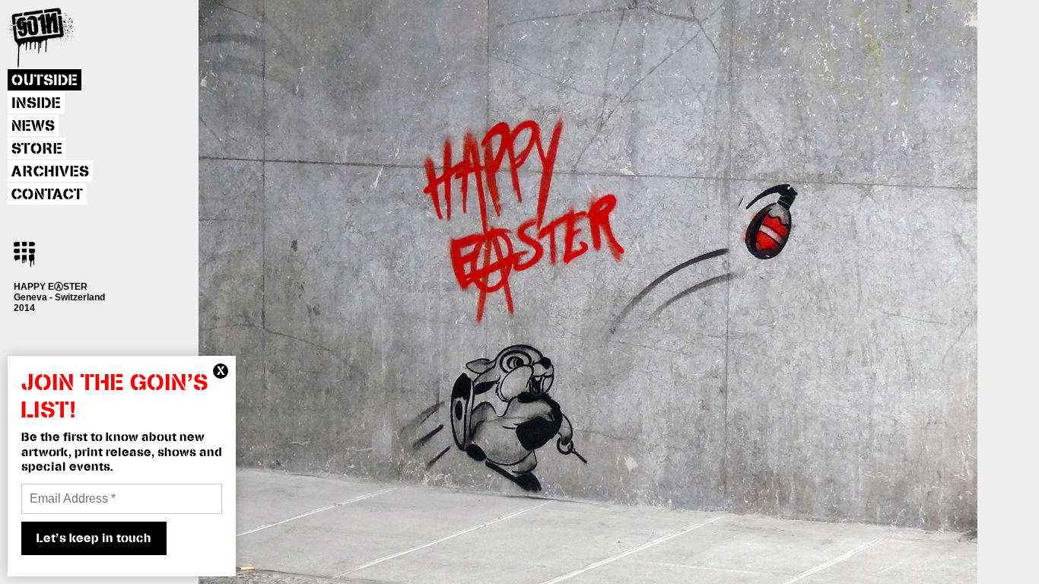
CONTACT (47, 194)
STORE (36, 149)
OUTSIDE (44, 80)
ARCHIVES (50, 171)
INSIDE (36, 103)
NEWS (33, 126)
